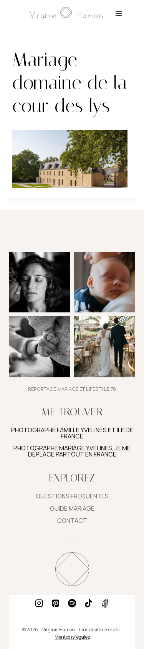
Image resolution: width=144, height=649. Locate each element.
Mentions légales (72, 637)
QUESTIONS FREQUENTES (72, 496)
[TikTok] (88, 603)
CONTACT (72, 520)
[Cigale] (105, 603)
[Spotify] (72, 603)
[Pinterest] (55, 603)
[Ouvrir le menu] (118, 13)
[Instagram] (39, 603)
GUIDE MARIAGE (72, 508)
